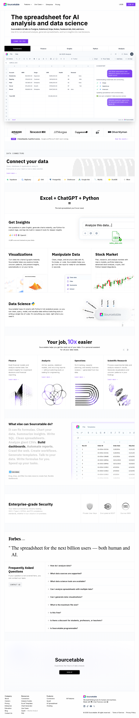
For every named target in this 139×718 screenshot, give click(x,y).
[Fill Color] (46, 58)
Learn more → (11, 173)
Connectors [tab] (17, 49)
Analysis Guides (26, 701)
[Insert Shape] (56, 58)
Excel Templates (27, 703)
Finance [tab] (43, 49)
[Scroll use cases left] (123, 350)
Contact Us (15, 585)
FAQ (22, 713)
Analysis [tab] (122, 49)
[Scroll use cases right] (127, 350)
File (11, 54)
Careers (7, 701)
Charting (49, 706)
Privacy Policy (131, 712)
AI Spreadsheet (52, 703)
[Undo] (16, 58)
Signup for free (19, 41)
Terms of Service (118, 712)
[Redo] (19, 58)
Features (27, 4)
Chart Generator (26, 706)
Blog (6, 711)
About (7, 698)
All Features (70, 698)
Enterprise (49, 4)
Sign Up (131, 4)
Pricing (57, 4)
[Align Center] (64, 58)
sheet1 (14, 119)
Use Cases (38, 4)
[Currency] (24, 58)
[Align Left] (61, 58)
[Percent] (27, 58)
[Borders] (50, 58)
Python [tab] (95, 49)
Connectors (25, 698)
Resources (25, 696)
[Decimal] (29, 58)
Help (16, 54)
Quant (29, 711)
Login (121, 4)
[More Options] (66, 58)
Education (8, 708)
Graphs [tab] (69, 49)
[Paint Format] (53, 58)
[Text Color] (43, 58)
